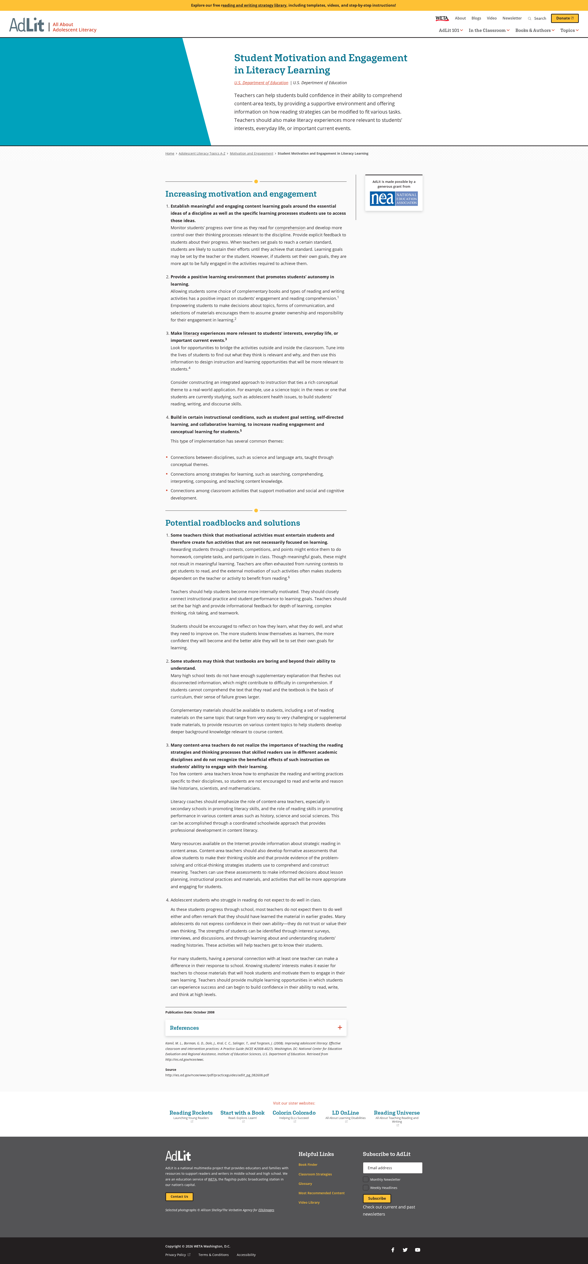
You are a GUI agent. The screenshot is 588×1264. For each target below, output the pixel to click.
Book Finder (308, 1164)
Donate (567, 18)
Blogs (476, 18)
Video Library (309, 1202)
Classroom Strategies (315, 1174)
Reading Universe (396, 1118)
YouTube (418, 1250)
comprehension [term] (290, 227)
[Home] (52, 27)
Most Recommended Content (322, 1193)
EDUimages (266, 1210)
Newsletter (512, 18)
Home (169, 153)
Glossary (305, 1183)
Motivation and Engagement (251, 153)
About (460, 18)
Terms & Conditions (213, 1255)
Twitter (405, 1250)
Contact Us (179, 1196)
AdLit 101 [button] (449, 30)
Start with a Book (242, 1116)
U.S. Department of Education (261, 82)
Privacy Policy (177, 1255)
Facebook (393, 1250)
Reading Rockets (190, 1116)
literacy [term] (191, 333)
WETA (442, 18)
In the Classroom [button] (487, 30)
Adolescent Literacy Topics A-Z (202, 153)
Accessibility (246, 1255)
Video (492, 18)
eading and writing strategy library (254, 5)
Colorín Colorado (293, 1116)
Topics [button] (567, 30)
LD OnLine (344, 1116)
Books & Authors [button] (533, 30)
